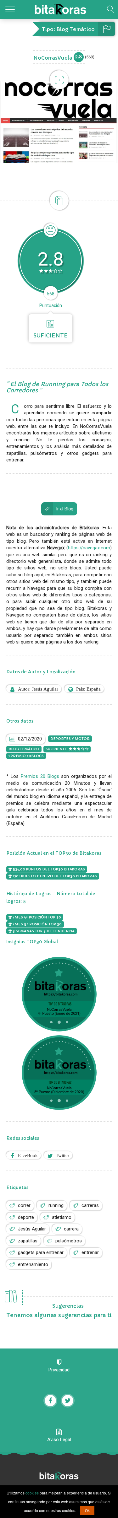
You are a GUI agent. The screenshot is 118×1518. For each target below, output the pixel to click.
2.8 (78, 57)
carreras (90, 1205)
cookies (32, 1492)
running (56, 1205)
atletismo (61, 1217)
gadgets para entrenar (41, 1252)
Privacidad (59, 1370)
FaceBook (28, 1155)
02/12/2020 (30, 739)
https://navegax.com (89, 548)
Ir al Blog (64, 508)
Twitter (62, 1155)
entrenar (90, 1252)
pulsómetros (68, 1241)
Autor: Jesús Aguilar (38, 688)
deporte (26, 1217)
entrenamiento (33, 1264)
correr (24, 1205)
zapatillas (27, 1241)
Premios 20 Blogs (40, 776)
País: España (88, 688)
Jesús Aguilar (32, 1229)
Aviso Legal (59, 1439)
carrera (71, 1229)
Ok (87, 1510)
